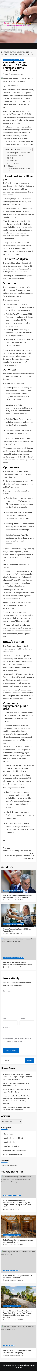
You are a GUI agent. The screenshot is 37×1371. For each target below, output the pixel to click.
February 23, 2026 (15, 1244)
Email (22, 1019)
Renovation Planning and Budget (13, 60)
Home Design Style (9, 1142)
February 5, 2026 (14, 933)
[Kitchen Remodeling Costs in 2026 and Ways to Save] (18, 915)
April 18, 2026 (13, 1209)
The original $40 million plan (20, 153)
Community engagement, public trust (19, 170)
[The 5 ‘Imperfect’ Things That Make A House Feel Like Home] (18, 1261)
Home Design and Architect (13, 1138)
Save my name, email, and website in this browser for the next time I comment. (17, 1041)
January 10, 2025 (15, 74)
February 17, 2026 (15, 900)
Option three (14, 163)
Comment (7, 991)
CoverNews (30, 1365)
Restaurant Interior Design (12, 1154)
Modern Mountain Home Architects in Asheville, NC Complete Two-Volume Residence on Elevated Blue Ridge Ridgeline (16, 1099)
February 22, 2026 (15, 1355)
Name (5, 1019)
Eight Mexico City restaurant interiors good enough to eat (16, 1084)
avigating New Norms (9, 1165)
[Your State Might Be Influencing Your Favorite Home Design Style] (18, 1336)
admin (6, 74)
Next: (19, 855)
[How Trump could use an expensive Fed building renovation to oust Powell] (18, 881)
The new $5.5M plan (17, 155)
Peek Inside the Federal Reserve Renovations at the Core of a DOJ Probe (17, 964)
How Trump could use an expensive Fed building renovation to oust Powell (17, 896)
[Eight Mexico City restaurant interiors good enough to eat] (18, 1226)
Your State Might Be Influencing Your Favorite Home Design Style (16, 1108)
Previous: (17, 849)
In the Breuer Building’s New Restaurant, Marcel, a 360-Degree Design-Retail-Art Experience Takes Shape (17, 1076)
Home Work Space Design (12, 1146)
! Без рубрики (8, 1134)
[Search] (33, 46)
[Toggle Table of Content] (29, 149)
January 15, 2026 (14, 967)
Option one (13, 158)
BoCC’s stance (11, 166)
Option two (13, 160)
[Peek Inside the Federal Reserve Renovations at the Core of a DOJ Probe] (18, 949)
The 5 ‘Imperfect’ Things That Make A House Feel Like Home (16, 1091)
